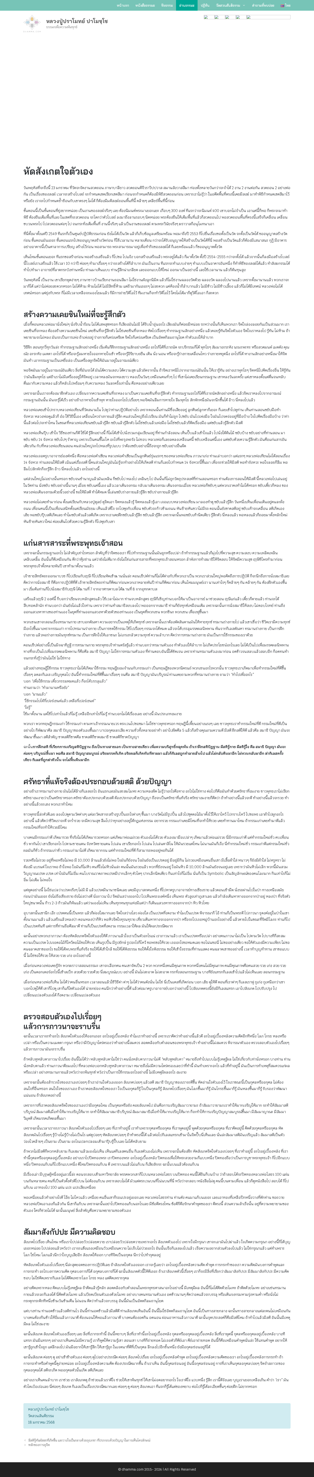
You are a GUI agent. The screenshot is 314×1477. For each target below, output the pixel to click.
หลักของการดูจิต (39, 1445)
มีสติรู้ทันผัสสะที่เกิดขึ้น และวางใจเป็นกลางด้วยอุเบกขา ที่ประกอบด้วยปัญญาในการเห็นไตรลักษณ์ (89, 1440)
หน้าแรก (123, 5)
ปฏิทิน (205, 5)
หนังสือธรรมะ (145, 5)
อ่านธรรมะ (186, 5)
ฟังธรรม (167, 5)
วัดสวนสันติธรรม (228, 5)
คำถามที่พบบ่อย (263, 5)
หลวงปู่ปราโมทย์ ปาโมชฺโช (77, 21)
